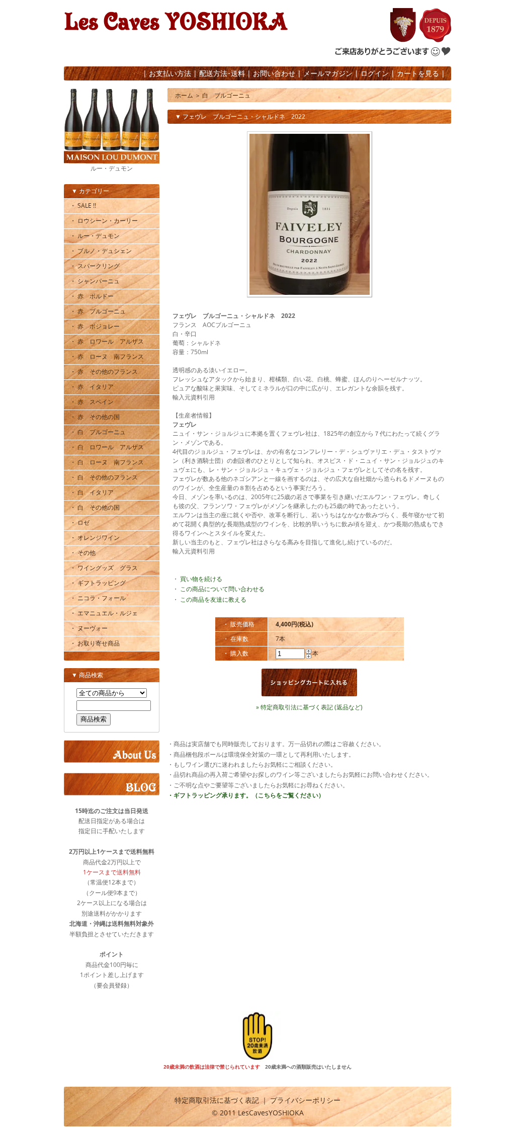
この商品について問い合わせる (222, 589)
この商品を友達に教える (213, 599)
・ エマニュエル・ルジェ (104, 613)
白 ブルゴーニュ (226, 95)
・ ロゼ (80, 522)
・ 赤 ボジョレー (95, 326)
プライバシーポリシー (305, 1100)
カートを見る (418, 73)
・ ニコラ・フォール (98, 598)
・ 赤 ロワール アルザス (107, 341)
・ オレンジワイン (95, 537)
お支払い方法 (170, 73)
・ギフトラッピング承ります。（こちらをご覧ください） (245, 795)
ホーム (184, 95)
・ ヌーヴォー (89, 628)
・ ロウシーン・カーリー (104, 220)
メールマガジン (328, 73)
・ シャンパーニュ (95, 281)
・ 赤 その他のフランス (104, 371)
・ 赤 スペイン (92, 401)
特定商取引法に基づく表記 (217, 1100)
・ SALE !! (83, 205)
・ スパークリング (95, 266)
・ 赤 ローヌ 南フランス (107, 356)
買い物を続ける (201, 579)
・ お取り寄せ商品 (95, 643)
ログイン (375, 73)
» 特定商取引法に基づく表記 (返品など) (309, 707)
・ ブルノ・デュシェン (101, 251)
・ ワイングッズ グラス (104, 567)
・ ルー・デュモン (95, 235)
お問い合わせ (274, 73)
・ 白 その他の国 (95, 507)
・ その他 (83, 552)
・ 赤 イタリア (92, 386)
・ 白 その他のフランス (104, 477)
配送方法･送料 (222, 73)
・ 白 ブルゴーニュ (98, 432)
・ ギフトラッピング (98, 583)
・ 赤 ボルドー (92, 296)
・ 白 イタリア (92, 492)
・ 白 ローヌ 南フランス (107, 462)
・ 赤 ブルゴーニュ (98, 311)
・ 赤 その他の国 (95, 417)
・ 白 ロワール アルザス (107, 447)
